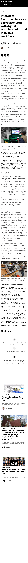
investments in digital (6, 86)
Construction (4, 43)
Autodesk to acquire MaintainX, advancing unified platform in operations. (14, 352)
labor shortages (13, 178)
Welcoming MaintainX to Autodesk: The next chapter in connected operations (14, 343)
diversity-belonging (18, 44)
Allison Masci (7, 48)
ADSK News (4, 4)
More (10, 5)
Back (4, 11)
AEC (8, 42)
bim (17, 42)
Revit (22, 78)
